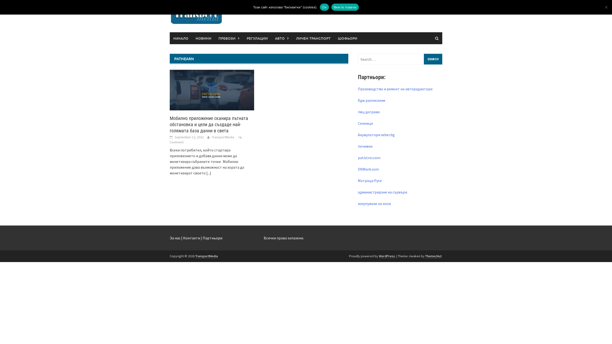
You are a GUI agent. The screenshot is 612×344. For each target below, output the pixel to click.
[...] (208, 173)
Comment (177, 142)
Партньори (212, 238)
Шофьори (347, 38)
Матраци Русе (370, 180)
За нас (175, 238)
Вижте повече (345, 7)
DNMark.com (368, 169)
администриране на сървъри (382, 192)
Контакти (191, 238)
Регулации (257, 38)
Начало (180, 38)
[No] (606, 7)
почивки (365, 146)
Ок (324, 7)
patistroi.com (369, 157)
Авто (280, 38)
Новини (203, 38)
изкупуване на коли (374, 203)
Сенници (365, 123)
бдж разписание (371, 100)
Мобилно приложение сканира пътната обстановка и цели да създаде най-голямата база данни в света (209, 124)
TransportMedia (223, 137)
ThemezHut (433, 256)
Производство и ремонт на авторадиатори (395, 88)
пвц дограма (369, 111)
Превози (227, 38)
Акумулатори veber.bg (376, 134)
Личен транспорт (313, 38)
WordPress (387, 256)
